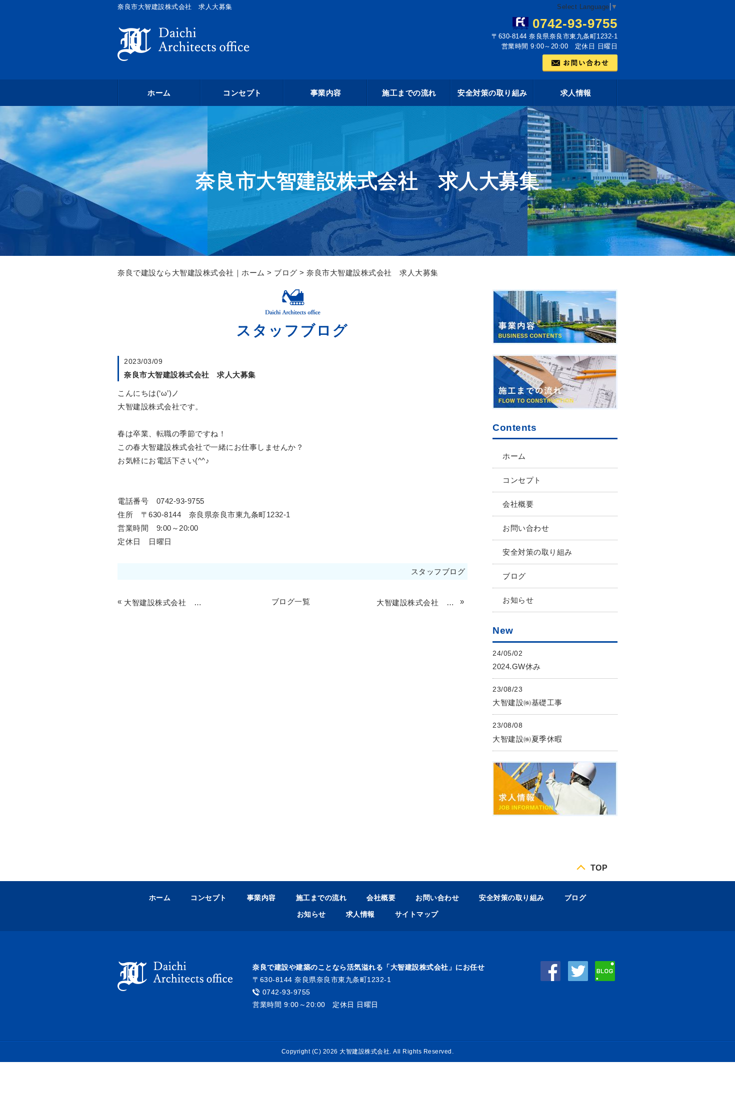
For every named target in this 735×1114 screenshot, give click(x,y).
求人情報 (576, 92)
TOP (599, 867)
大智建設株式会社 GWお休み (164, 602)
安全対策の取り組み (493, 92)
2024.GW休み (516, 666)
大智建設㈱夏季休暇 (527, 739)
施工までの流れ (409, 92)
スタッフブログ (438, 571)
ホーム (159, 92)
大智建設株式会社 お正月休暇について (417, 602)
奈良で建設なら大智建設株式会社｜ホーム (191, 272)
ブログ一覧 (291, 601)
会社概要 (518, 504)
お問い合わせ (525, 528)
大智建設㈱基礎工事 (527, 702)
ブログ (286, 272)
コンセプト (242, 92)
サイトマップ (416, 914)
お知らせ (518, 600)
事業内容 (326, 92)
